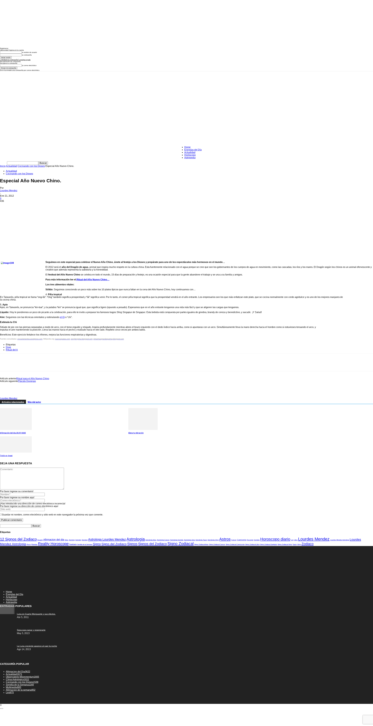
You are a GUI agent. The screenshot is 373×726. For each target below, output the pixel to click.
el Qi (62, 317)
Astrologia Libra (189, 540)
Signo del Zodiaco (114, 544)
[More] (47, 205)
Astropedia (190, 157)
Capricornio (241, 540)
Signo (97, 544)
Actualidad (189, 152)
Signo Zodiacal (180, 544)
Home (187, 147)
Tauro (295, 544)
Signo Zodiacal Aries (201, 544)
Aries (66, 540)
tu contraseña (27, 55)
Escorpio (250, 540)
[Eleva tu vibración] (143, 429)
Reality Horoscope (53, 544)
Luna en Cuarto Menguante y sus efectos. (36, 614)
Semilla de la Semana (84, 544)
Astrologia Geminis (176, 540)
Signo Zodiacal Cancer (217, 544)
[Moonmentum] (186, 85)
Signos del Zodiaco (152, 544)
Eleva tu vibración (136, 433)
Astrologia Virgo (213, 540)
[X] (15, 205)
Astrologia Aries (150, 540)
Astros (225, 539)
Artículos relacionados (13, 402)
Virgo (299, 544)
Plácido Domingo (27, 381)
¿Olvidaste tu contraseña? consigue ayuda (15, 60)
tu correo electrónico (29, 65)
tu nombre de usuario (29, 52)
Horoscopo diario (275, 539)
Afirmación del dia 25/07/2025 (13, 433)
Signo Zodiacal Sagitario (268, 544)
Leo (292, 540)
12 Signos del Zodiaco (18, 539)
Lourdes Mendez (8, 190)
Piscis (29, 544)
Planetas (34, 544)
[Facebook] (5, 205)
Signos (132, 544)
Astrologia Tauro (201, 540)
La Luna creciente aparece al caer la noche (37, 646)
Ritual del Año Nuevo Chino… (92, 279)
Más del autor (34, 402)
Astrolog (72, 540)
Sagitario (73, 544)
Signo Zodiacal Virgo (285, 544)
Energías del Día (193, 149)
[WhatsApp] (36, 205)
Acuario (40, 540)
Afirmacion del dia (53, 539)
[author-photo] (7, 395)
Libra (296, 540)
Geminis (257, 540)
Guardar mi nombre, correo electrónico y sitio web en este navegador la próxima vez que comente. (52, 514)
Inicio (3, 166)
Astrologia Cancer (163, 540)
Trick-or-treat (6, 456)
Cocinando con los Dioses (31, 166)
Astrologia (135, 539)
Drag (8, 347)
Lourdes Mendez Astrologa (339, 540)
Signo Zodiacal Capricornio (235, 544)
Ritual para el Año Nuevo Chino (32, 378)
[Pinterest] (26, 205)
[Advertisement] (186, 121)
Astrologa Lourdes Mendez (107, 539)
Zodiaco (307, 544)
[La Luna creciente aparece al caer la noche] (7, 613)
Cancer (233, 540)
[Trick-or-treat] (16, 452)
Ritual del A (12, 350)
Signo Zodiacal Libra (252, 544)
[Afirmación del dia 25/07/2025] (16, 429)
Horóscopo (190, 155)
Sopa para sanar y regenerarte (31, 630)
